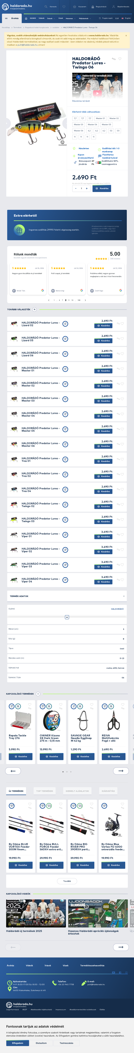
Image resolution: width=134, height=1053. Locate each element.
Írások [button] (49, 18)
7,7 (75, 118)
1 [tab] (63, 772)
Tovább (67, 881)
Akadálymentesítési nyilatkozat (83, 1010)
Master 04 (92, 125)
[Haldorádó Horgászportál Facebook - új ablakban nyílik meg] (120, 972)
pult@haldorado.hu (28, 45)
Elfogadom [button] (17, 1043)
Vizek (60, 18)
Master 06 (78, 131)
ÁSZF (25, 1010)
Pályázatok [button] (83, 18)
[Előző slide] (13, 771)
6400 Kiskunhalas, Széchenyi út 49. (29, 990)
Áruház (10, 966)
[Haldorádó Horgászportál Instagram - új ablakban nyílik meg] (126, 972)
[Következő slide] (121, 771)
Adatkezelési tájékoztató (41, 1010)
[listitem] (36, 915)
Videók (41, 18)
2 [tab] (67, 772)
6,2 (89, 131)
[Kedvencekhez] (120, 59)
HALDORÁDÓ (117, 609)
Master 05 (106, 125)
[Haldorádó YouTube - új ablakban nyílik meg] (113, 972)
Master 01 (100, 118)
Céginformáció (12, 1010)
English (128, 18)
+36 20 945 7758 (66, 985)
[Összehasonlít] (113, 59)
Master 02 (114, 118)
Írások (48, 966)
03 (118, 131)
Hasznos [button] (69, 18)
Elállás (102, 1010)
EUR (117, 18)
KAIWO (33, 18)
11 (75, 137)
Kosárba (103, 188)
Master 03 (78, 125)
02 (111, 131)
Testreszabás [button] (66, 1043)
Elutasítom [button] (41, 1043)
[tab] (16, 791)
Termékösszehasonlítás (92, 966)
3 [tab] (71, 772)
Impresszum (61, 1010)
